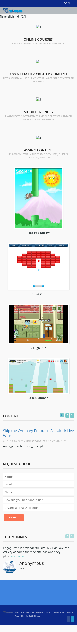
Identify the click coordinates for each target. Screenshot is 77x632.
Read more (17, 556)
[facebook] (68, 619)
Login (66, 3)
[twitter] (72, 619)
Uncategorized (36, 441)
